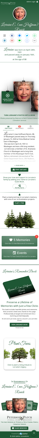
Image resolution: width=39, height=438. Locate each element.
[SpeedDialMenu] (34, 433)
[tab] (8, 127)
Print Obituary (21, 169)
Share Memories (20, 428)
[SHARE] (27, 41)
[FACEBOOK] (12, 35)
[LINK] (34, 41)
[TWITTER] (27, 35)
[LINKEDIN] (4, 41)
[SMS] (19, 41)
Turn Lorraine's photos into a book (19, 115)
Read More (19, 165)
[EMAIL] (12, 41)
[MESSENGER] (19, 35)
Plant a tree (19, 203)
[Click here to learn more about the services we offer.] (19, 418)
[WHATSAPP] (34, 35)
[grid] (19, 97)
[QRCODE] (4, 35)
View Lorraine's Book (19, 325)
